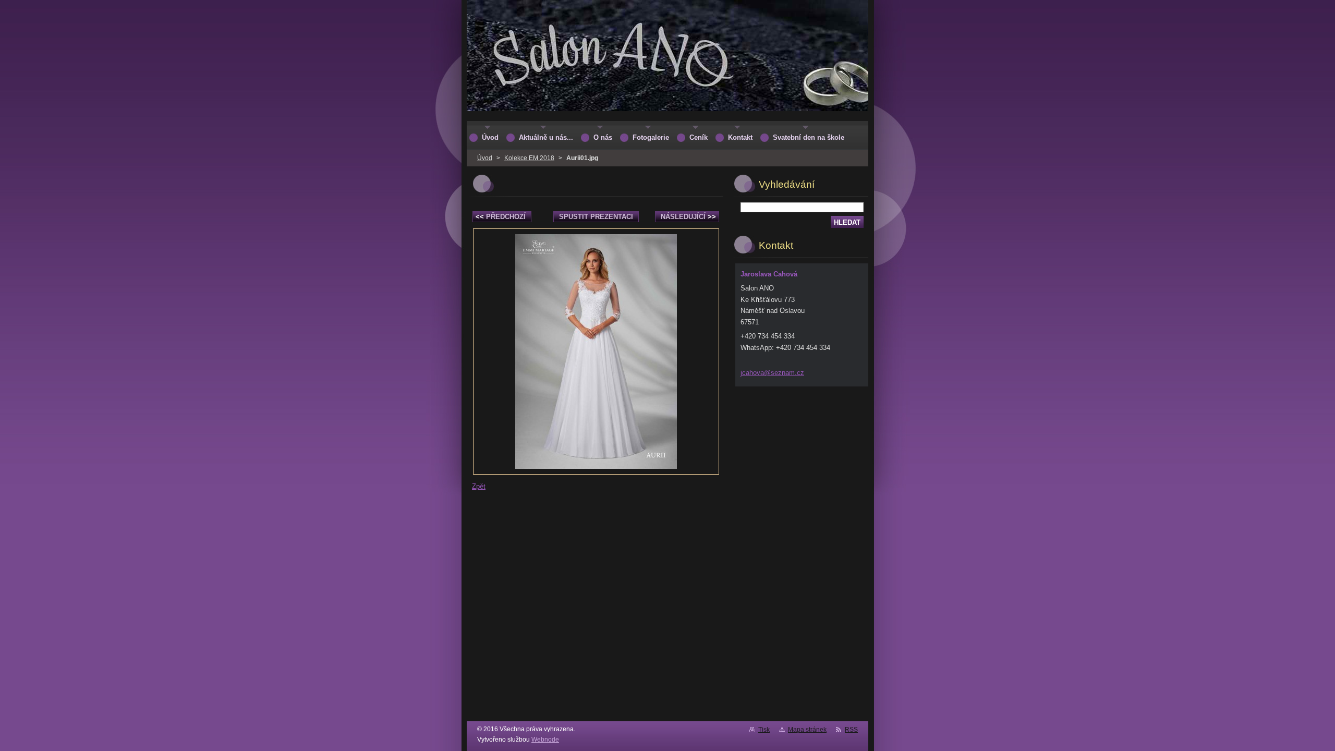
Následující (688, 217)
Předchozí (501, 217)
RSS (851, 729)
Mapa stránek (807, 729)
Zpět (479, 486)
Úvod (484, 158)
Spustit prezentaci (596, 217)
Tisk (764, 729)
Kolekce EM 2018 (529, 158)
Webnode (545, 739)
